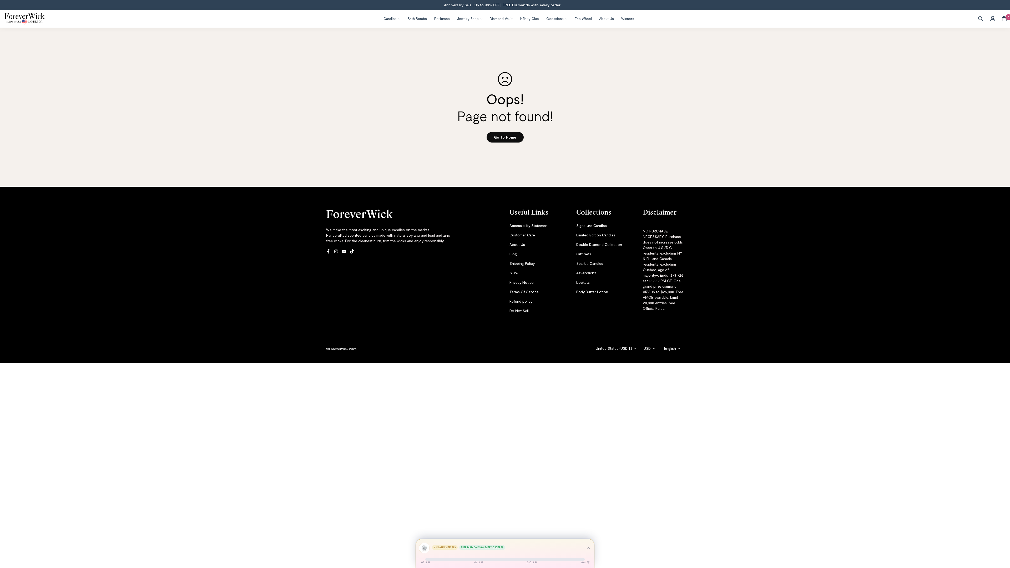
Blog (513, 254)
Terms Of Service (524, 292)
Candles (390, 18)
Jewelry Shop (468, 18)
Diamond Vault (501, 18)
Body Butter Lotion (592, 292)
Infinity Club (529, 18)
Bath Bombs (417, 18)
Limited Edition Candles (595, 235)
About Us (606, 18)
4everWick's (586, 273)
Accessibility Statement (529, 225)
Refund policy (520, 301)
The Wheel (583, 18)
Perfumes (442, 18)
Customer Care (522, 235)
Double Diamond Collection (599, 244)
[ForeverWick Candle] (25, 19)
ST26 (513, 273)
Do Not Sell (519, 310)
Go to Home (505, 137)
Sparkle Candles (589, 263)
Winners (627, 18)
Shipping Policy (522, 263)
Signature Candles (591, 225)
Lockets (583, 282)
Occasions (555, 18)
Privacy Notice (521, 282)
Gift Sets (583, 254)
